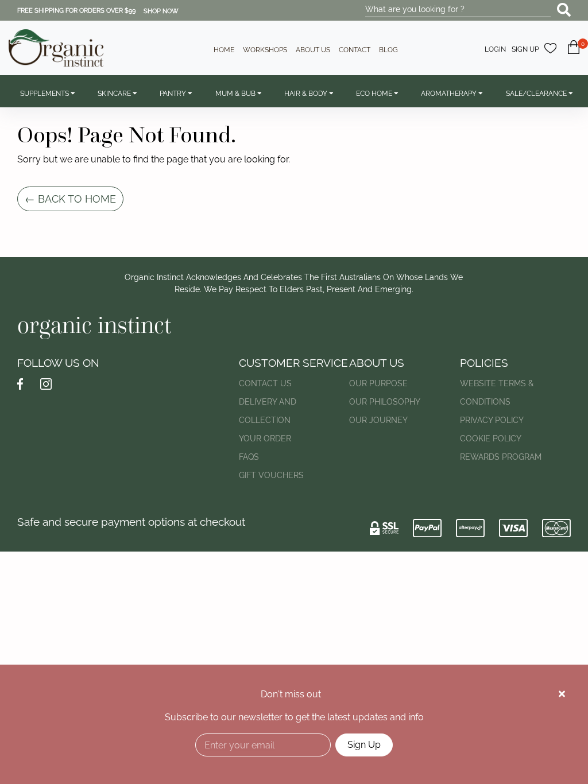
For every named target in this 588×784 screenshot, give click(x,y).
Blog (388, 50)
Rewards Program (500, 456)
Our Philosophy (384, 401)
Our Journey (378, 420)
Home (224, 50)
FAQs (249, 456)
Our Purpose (378, 383)
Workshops (265, 50)
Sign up (525, 49)
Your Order (265, 438)
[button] (573, 54)
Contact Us (265, 383)
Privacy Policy (492, 420)
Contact (354, 50)
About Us (313, 50)
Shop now (161, 11)
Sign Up (364, 744)
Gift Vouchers (271, 475)
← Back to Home (70, 199)
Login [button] (495, 49)
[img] (562, 693)
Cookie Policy (490, 438)
